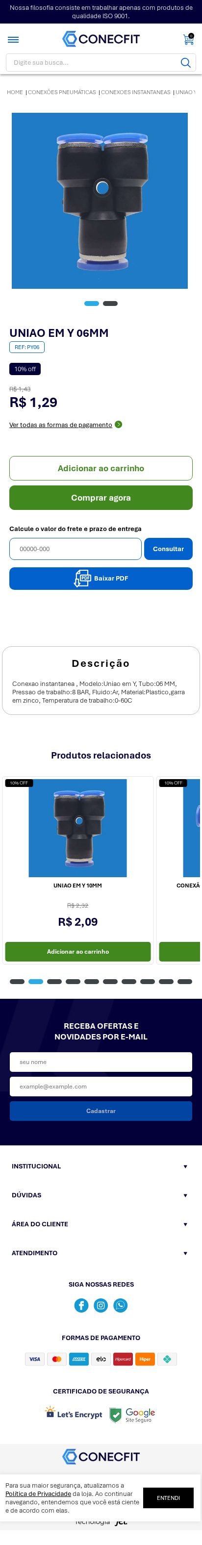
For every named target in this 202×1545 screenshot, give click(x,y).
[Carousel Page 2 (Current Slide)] (35, 981)
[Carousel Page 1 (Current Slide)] (91, 303)
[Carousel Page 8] (147, 981)
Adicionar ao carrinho (101, 468)
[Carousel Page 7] (129, 981)
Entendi (168, 1497)
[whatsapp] (120, 1305)
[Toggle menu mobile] (14, 40)
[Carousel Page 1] (17, 981)
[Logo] (101, 39)
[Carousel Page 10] (184, 981)
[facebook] (81, 1305)
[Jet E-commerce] (101, 1524)
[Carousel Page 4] (73, 981)
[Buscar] (186, 62)
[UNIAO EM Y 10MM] (78, 828)
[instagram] (101, 1305)
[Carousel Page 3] (54, 981)
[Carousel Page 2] (110, 303)
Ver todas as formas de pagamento (60, 425)
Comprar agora (101, 497)
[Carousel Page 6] (110, 981)
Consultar (168, 549)
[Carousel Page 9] (166, 981)
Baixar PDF (111, 578)
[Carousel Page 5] (91, 981)
